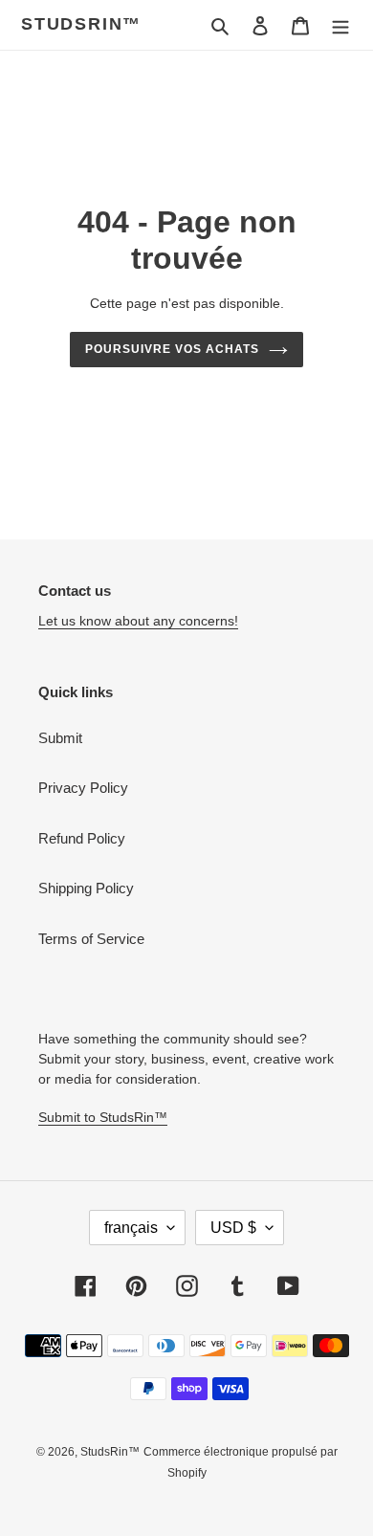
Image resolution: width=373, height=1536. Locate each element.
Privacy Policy (83, 787)
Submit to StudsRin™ (102, 1117)
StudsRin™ (81, 23)
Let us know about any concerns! (138, 620)
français (131, 1227)
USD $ (233, 1227)
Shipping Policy (86, 888)
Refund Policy (81, 838)
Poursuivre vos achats (171, 349)
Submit (60, 738)
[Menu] (340, 25)
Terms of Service (91, 939)
